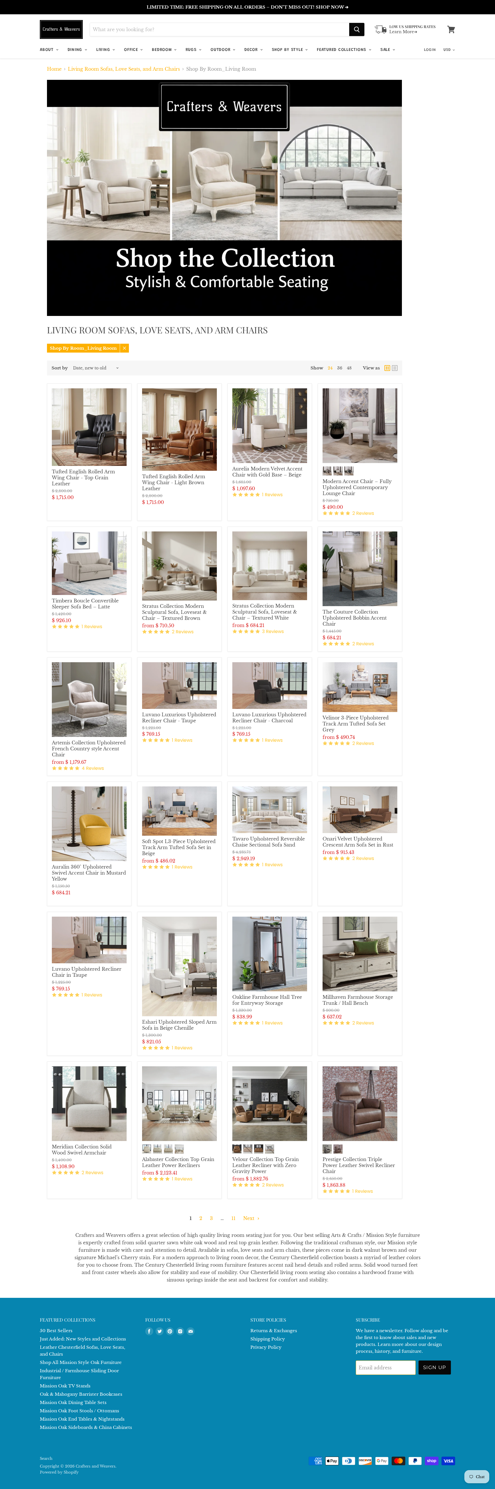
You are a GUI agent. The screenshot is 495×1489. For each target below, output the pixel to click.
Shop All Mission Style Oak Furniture (81, 1362)
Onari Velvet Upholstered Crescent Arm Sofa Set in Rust (358, 842)
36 (339, 368)
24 (330, 368)
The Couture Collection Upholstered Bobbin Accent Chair (355, 618)
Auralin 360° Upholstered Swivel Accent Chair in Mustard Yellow (89, 873)
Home (54, 69)
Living (104, 50)
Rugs (192, 50)
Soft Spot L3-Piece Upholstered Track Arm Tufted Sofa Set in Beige (179, 847)
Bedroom (162, 50)
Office (132, 50)
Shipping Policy (267, 1339)
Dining (76, 50)
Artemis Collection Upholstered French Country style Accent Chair (89, 749)
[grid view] (387, 368)
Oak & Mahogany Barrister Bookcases (81, 1394)
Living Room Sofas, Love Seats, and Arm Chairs (124, 69)
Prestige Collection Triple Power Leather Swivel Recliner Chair (359, 1165)
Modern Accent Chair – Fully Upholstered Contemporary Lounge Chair (357, 487)
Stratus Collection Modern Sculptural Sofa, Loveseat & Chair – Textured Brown (174, 612)
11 (233, 1218)
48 (349, 368)
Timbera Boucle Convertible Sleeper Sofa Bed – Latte (85, 604)
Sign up (434, 1367)
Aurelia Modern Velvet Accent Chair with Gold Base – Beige (267, 472)
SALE (386, 50)
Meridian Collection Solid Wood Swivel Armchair (82, 1150)
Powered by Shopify (59, 1472)
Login (430, 50)
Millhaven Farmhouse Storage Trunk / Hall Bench (358, 1000)
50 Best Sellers (56, 1330)
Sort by (60, 367)
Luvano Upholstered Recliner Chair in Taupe (86, 972)
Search (46, 1458)
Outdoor (221, 50)
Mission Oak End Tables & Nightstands (82, 1419)
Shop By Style (288, 50)
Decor (252, 50)
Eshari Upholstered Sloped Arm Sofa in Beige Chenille (179, 1025)
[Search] (356, 29)
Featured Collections (342, 50)
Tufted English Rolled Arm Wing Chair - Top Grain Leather (83, 478)
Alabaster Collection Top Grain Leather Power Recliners (178, 1162)
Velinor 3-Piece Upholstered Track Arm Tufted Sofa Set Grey (356, 724)
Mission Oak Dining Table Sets (73, 1402)
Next (249, 1218)
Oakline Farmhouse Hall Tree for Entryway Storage (267, 1000)
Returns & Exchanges (273, 1330)
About (47, 50)
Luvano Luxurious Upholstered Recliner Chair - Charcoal (269, 717)
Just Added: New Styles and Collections (83, 1339)
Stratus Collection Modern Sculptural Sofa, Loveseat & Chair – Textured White (264, 612)
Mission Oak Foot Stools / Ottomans (79, 1410)
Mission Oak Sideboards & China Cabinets (86, 1427)
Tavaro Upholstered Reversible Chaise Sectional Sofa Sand (268, 842)
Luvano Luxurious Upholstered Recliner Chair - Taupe (179, 717)
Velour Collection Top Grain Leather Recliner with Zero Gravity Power (265, 1165)
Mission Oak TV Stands (65, 1386)
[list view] (395, 368)
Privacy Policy (266, 1347)
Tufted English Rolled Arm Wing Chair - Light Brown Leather (173, 482)
